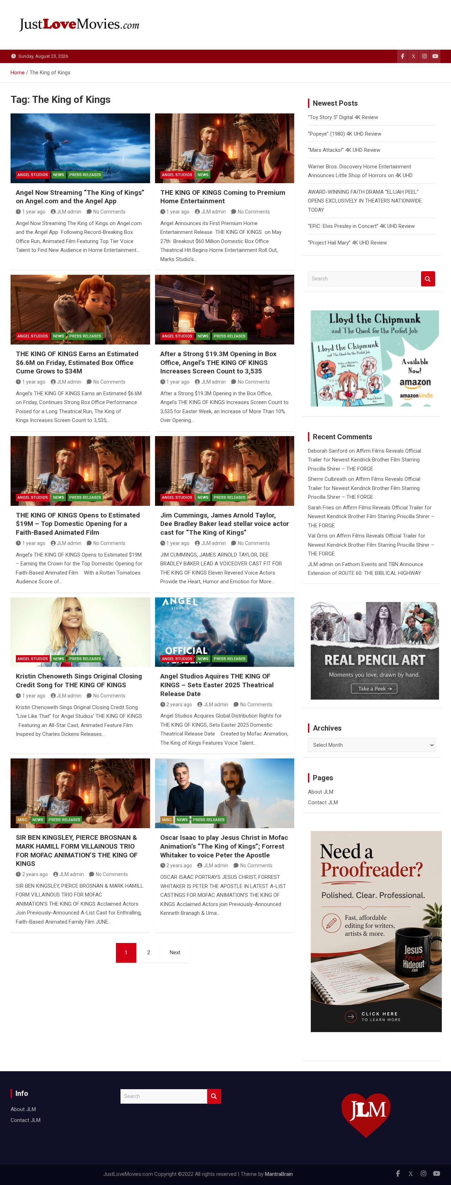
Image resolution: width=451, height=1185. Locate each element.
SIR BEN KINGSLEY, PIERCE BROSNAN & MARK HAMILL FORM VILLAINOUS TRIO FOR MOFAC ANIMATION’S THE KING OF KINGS (77, 850)
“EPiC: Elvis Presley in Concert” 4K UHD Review (361, 226)
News (58, 175)
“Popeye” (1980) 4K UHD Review (344, 134)
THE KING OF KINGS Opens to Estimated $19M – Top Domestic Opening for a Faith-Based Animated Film (78, 523)
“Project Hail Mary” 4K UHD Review (347, 243)
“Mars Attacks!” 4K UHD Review (344, 150)
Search (428, 278)
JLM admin (69, 212)
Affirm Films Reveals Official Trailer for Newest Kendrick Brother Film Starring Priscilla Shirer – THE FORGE (364, 460)
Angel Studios (33, 175)
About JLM (320, 792)
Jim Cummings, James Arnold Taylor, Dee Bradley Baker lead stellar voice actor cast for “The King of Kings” (224, 523)
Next (175, 952)
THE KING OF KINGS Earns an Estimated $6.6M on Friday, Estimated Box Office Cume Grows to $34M (77, 362)
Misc (22, 820)
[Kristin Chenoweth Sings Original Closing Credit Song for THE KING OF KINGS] (80, 632)
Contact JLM (323, 802)
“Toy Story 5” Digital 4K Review (343, 117)
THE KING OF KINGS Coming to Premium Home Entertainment (222, 196)
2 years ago (179, 704)
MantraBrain (279, 1174)
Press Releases (85, 175)
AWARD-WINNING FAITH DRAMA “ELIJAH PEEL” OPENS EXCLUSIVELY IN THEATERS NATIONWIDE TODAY (365, 201)
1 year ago (33, 212)
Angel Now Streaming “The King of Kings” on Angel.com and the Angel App (80, 196)
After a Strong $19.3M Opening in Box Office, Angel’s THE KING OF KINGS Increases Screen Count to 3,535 (218, 362)
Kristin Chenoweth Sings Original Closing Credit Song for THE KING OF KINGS (79, 680)
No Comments (109, 212)
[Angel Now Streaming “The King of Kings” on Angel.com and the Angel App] (80, 148)
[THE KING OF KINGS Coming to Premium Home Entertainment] (225, 148)
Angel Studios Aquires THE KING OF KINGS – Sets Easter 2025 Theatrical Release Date (217, 684)
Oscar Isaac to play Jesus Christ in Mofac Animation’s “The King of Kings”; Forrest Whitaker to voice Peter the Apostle (224, 846)
